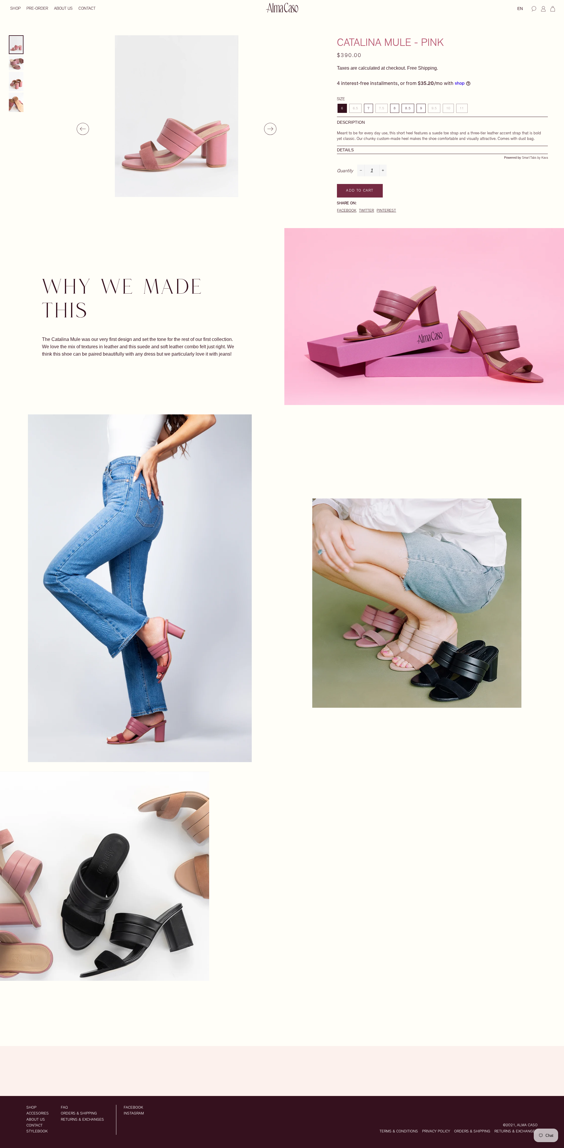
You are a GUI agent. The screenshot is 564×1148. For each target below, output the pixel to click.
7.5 (381, 108)
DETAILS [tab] (345, 150)
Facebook (346, 210)
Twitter (366, 210)
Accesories (37, 1113)
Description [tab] (351, 123)
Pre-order (37, 8)
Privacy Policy (436, 1131)
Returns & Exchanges (82, 1120)
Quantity (345, 170)
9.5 (434, 108)
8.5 (407, 108)
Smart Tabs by (531, 157)
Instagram (134, 1113)
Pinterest (386, 210)
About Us (63, 8)
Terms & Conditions (399, 1131)
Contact (86, 8)
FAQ (64, 1107)
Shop (15, 8)
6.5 (355, 108)
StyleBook (37, 1131)
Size (341, 99)
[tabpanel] (176, 116)
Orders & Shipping (79, 1113)
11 (462, 108)
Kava (544, 157)
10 (448, 108)
